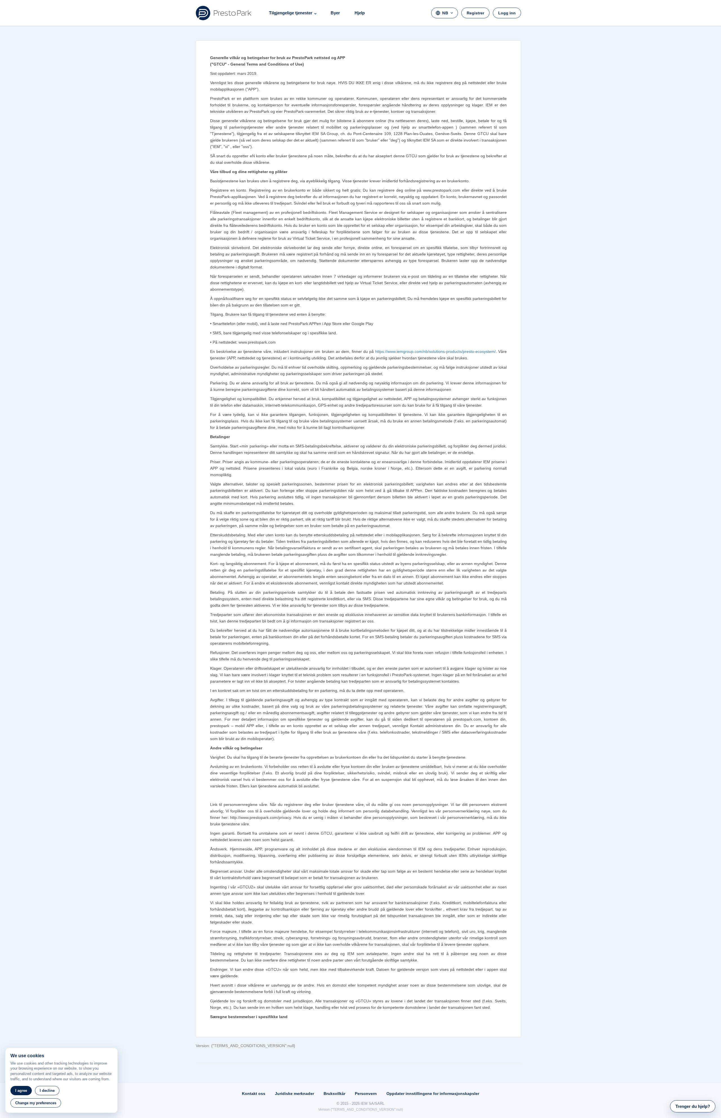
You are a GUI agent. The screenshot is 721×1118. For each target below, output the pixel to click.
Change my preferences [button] (35, 1103)
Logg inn (507, 13)
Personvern (366, 1093)
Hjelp (360, 12)
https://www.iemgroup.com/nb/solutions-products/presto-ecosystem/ (435, 351)
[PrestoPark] (224, 13)
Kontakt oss (253, 1093)
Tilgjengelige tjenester (290, 12)
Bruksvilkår (334, 1093)
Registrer (475, 13)
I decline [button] (47, 1090)
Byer (335, 12)
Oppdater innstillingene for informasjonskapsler (432, 1093)
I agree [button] (21, 1090)
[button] (692, 1106)
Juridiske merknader (294, 1093)
